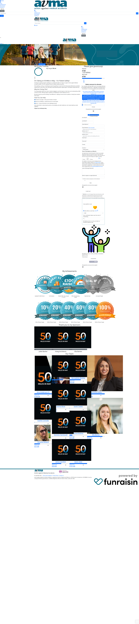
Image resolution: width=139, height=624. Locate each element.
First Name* (84, 117)
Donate (36, 19)
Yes (88, 158)
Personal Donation (94, 115)
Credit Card (88, 191)
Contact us (36, 15)
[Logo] (50, 5)
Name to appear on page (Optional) (89, 175)
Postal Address (88, 127)
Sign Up (36, 17)
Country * (84, 147)
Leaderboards (37, 12)
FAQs (35, 11)
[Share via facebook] (34, 64)
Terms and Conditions (47, 475)
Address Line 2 (85, 134)
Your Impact (36, 14)
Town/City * (84, 137)
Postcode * (84, 141)
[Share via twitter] (35, 64)
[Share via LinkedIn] (37, 64)
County (83, 144)
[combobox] (93, 149)
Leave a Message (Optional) (87, 168)
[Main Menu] (0, 37)
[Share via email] (36, 64)
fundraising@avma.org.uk (97, 166)
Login (36, 25)
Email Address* (85, 124)
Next (91, 183)
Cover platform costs (87, 204)
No (99, 158)
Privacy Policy (97, 162)
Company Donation (94, 116)
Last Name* (84, 120)
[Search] (85, 23)
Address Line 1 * (85, 131)
